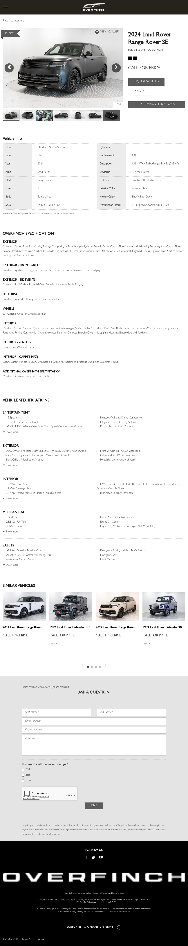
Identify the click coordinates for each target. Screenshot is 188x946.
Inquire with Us (146, 81)
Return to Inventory (13, 21)
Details (11, 657)
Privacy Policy (27, 939)
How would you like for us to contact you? (45, 764)
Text (28, 775)
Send (94, 805)
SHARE (139, 91)
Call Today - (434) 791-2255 (157, 104)
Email (28, 780)
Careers (41, 939)
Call (28, 770)
